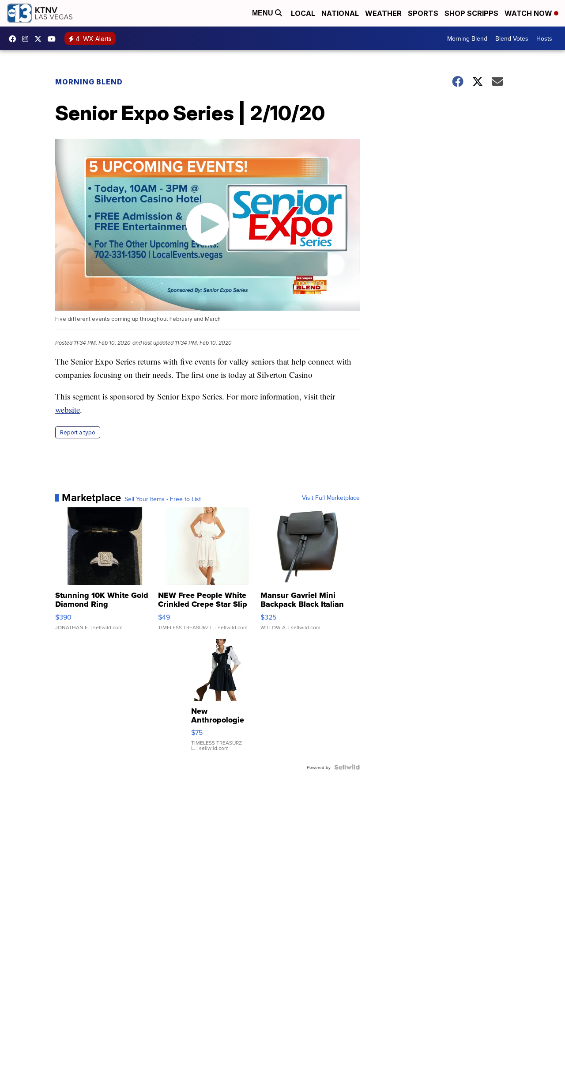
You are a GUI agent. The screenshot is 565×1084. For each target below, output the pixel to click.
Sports (423, 13)
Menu (263, 13)
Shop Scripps (471, 13)
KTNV (40, 38)
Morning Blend (467, 38)
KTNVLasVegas (14, 38)
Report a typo (77, 432)
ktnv (27, 38)
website (67, 409)
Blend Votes (511, 38)
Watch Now (529, 13)
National (340, 13)
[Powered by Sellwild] (347, 767)
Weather (383, 13)
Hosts (544, 38)
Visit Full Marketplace (331, 497)
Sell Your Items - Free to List (162, 499)
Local (303, 13)
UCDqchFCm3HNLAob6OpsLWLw (54, 38)
